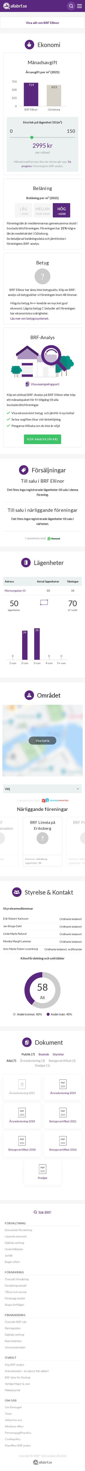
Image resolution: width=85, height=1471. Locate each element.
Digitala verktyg (14, 1242)
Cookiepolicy (13, 1439)
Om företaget (13, 1407)
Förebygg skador (15, 1298)
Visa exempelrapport (45, 384)
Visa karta (42, 740)
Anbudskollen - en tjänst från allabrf (27, 1371)
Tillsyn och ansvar (16, 1292)
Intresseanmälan (15, 1347)
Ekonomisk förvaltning (18, 1230)
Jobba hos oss (13, 1420)
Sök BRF (44, 1212)
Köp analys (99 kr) (42, 439)
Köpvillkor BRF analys (18, 1445)
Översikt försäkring (17, 1279)
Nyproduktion (13, 1341)
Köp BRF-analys (14, 1364)
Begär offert (12, 1262)
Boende (44, 1054)
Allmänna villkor (14, 1426)
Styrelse (58, 1054)
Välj (7, 789)
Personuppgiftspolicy (18, 1432)
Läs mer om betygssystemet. (29, 318)
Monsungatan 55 (15, 590)
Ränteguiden (13, 1328)
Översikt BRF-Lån (15, 1321)
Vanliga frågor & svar (17, 1383)
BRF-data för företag (17, 1377)
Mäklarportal (12, 1390)
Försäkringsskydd (15, 1285)
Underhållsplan (14, 1249)
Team (8, 1413)
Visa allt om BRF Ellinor (42, 22)
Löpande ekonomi (15, 1236)
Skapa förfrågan (14, 1304)
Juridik (9, 1255)
